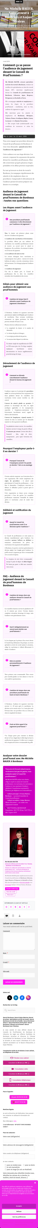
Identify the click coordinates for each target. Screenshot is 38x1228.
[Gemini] (24, 907)
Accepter (19, 1206)
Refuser (19, 1211)
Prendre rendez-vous (12, 889)
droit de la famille (24, 882)
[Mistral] (20, 907)
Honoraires (10, 895)
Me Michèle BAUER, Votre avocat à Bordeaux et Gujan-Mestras (19, 14)
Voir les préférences (19, 1217)
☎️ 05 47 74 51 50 (19, 1102)
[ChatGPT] (6, 907)
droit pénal (8, 885)
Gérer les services (18, 1200)
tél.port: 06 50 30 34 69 (19, 1097)
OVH (15, 1121)
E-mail (6, 962)
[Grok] (29, 907)
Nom (5, 953)
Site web (6, 971)
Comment (6, 931)
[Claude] (15, 907)
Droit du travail (11, 892)
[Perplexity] (11, 907)
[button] (35, 1183)
